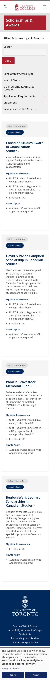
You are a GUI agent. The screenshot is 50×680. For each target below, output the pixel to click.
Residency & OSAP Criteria (20, 109)
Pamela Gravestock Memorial (21, 384)
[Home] (25, 6)
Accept (36, 675)
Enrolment (10, 102)
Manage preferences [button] (11, 668)
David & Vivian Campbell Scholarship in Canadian (25, 260)
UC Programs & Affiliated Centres (19, 88)
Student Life (25, 634)
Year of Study (12, 80)
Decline (13, 675)
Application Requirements (19, 96)
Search (8, 46)
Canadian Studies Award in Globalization (24, 147)
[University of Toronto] (25, 606)
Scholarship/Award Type (18, 74)
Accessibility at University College (25, 630)
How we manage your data (25, 642)
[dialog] (25, 663)
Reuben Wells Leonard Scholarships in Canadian (23, 501)
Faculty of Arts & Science (25, 626)
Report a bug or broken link (25, 638)
